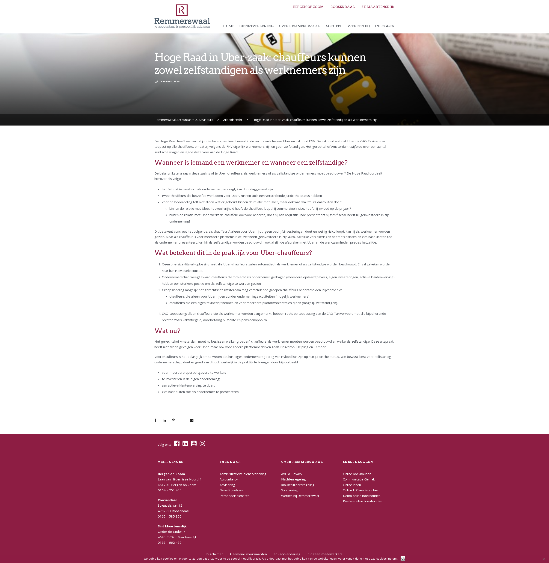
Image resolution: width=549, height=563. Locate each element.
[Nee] (543, 559)
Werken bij (358, 26)
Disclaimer (214, 554)
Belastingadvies (231, 490)
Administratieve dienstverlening (243, 474)
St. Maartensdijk (378, 7)
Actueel (333, 26)
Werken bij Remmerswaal (300, 496)
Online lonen (352, 485)
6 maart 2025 (170, 82)
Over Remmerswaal (299, 26)
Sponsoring (289, 490)
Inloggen (385, 26)
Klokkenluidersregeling (297, 485)
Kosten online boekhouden (362, 501)
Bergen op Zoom (308, 7)
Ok (403, 558)
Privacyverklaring (286, 554)
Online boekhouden (357, 474)
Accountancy (229, 479)
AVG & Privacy (291, 474)
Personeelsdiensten (234, 496)
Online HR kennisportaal (360, 490)
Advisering (227, 485)
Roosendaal (342, 7)
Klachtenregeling (293, 479)
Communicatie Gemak (359, 479)
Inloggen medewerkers (325, 554)
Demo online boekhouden (361, 496)
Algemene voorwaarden (248, 554)
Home (228, 26)
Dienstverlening (256, 26)
